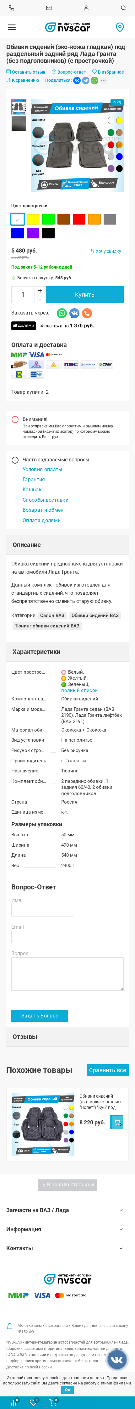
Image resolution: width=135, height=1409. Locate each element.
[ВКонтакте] (77, 80)
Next (120, 1124)
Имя (16, 900)
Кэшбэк (32, 490)
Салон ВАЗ (52, 615)
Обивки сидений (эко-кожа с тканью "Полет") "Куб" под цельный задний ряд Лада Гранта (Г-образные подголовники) (100, 1102)
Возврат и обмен (43, 510)
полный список (79, 690)
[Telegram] (85, 80)
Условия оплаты (42, 469)
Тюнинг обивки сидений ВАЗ (47, 626)
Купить (84, 294)
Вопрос (19, 953)
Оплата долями (42, 520)
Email (17, 927)
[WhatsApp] (94, 80)
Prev (14, 1124)
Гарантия (34, 479)
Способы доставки (45, 500)
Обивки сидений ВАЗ (95, 615)
